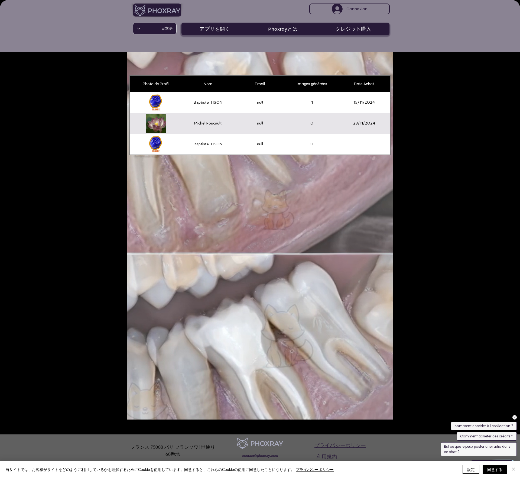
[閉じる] (513, 469)
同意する (494, 469)
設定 (471, 469)
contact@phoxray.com (260, 455)
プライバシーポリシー (315, 469)
